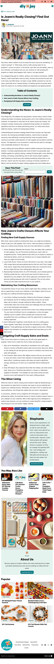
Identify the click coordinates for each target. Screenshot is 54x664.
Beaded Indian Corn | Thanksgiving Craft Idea (37, 601)
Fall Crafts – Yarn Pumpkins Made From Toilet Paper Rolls (47, 487)
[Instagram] (42, 1)
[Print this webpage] (1, 336)
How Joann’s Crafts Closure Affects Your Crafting (21, 98)
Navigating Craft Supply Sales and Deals (18, 101)
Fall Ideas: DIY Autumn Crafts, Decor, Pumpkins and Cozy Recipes (20, 488)
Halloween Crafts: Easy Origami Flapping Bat (34, 485)
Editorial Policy (26, 644)
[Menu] (1, 6)
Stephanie (11, 24)
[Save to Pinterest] (1, 330)
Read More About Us (27, 572)
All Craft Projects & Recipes (22, 642)
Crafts (13, 11)
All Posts (9, 11)
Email (26, 169)
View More (27, 104)
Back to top (47, 656)
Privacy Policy (35, 644)
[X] (48, 1)
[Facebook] (45, 1)
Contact (26, 647)
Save (49, 171)
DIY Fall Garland (8, 624)
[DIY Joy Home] (27, 6)
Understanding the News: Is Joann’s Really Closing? (22, 95)
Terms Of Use (18, 644)
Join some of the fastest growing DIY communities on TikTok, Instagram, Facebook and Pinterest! (18, 1)
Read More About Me (36, 463)
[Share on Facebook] (1, 327)
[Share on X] (1, 333)
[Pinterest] (51, 1)
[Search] (52, 6)
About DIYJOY (33, 642)
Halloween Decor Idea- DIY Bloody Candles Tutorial (6, 486)
